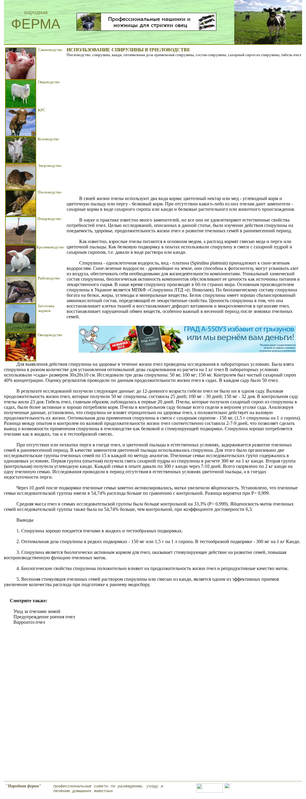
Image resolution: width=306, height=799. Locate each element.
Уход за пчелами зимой (36, 611)
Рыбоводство (49, 278)
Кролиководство (50, 247)
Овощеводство (50, 335)
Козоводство (48, 139)
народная (36, 12)
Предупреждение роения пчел (44, 616)
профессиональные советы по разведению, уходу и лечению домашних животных (108, 788)
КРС (41, 110)
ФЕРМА (35, 24)
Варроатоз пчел (29, 622)
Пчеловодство (50, 192)
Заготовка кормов (46, 308)
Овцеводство (49, 82)
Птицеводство (49, 218)
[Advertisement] (169, 126)
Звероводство (50, 165)
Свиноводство (50, 49)
